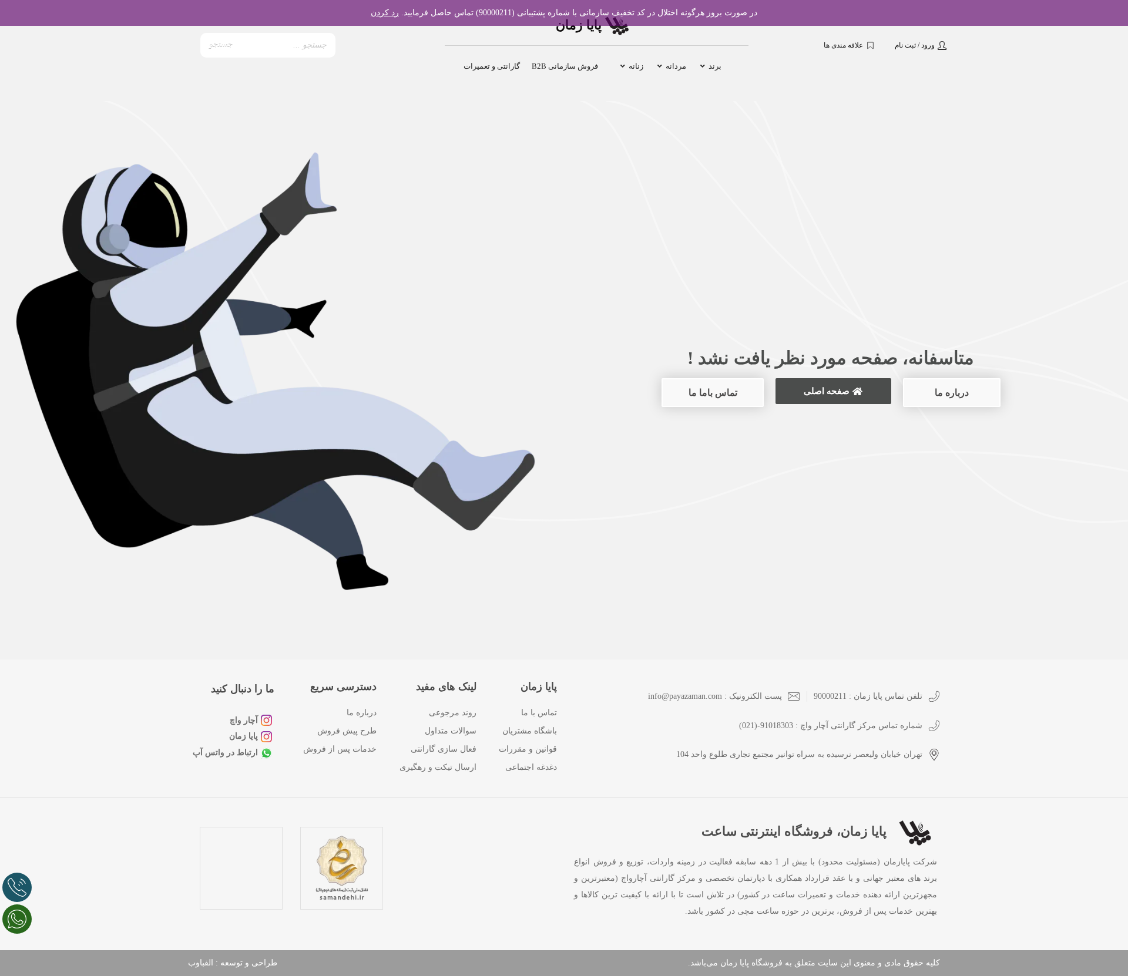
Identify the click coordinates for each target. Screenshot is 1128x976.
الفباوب (200, 962)
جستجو (221, 45)
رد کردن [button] (385, 12)
